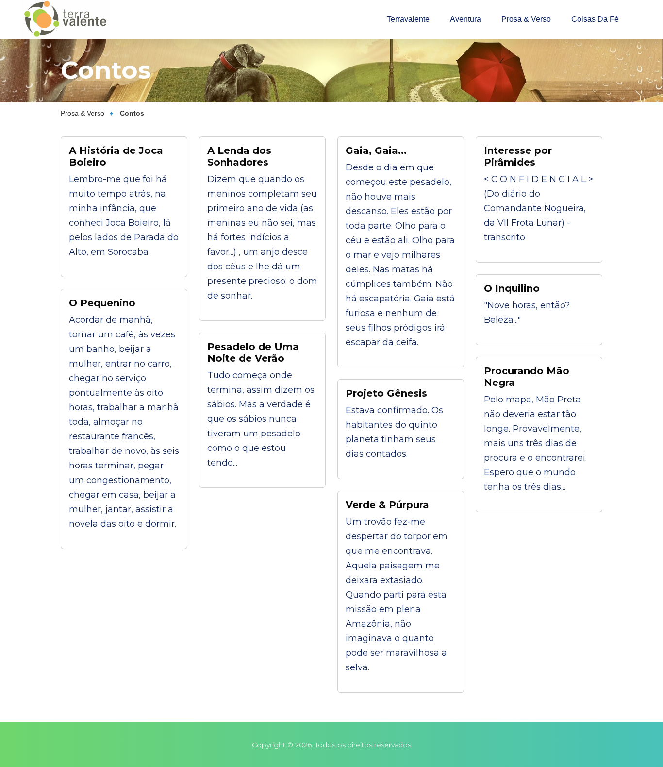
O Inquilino (512, 288)
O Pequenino (102, 303)
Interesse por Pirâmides (518, 156)
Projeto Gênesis (386, 393)
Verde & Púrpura (387, 505)
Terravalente (408, 19)
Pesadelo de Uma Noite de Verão (253, 352)
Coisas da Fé (595, 19)
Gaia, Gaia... (376, 150)
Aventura (465, 19)
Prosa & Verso (526, 19)
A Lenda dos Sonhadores (239, 156)
